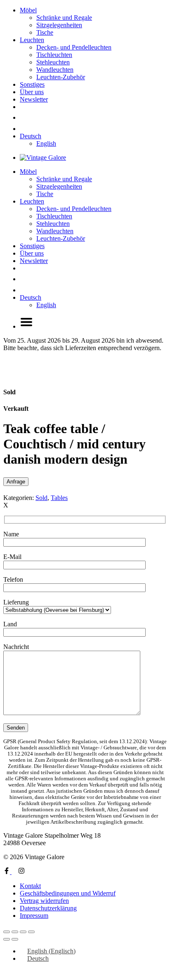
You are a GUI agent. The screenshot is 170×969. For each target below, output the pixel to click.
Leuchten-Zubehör (60, 77)
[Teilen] (23, 932)
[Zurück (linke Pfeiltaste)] (6, 939)
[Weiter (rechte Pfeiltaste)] (15, 939)
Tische (44, 32)
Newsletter (34, 99)
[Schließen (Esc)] (31, 932)
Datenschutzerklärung (48, 908)
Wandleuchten (54, 69)
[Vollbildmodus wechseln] (15, 932)
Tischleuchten (54, 54)
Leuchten (32, 39)
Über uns (32, 91)
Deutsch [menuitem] (38, 958)
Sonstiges (32, 84)
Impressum (34, 915)
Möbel (28, 10)
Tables (59, 497)
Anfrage (16, 482)
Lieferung (16, 602)
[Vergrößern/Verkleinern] (6, 932)
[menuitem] (30, 136)
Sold (41, 497)
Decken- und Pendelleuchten (73, 47)
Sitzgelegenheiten (59, 24)
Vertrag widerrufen (44, 900)
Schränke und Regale (64, 17)
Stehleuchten (53, 62)
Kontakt (30, 885)
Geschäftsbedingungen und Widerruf (68, 893)
